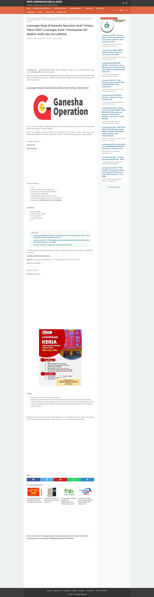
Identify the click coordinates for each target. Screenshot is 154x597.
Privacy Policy (90, 590)
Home (28, 8)
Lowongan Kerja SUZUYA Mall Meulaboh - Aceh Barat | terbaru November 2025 (112, 97)
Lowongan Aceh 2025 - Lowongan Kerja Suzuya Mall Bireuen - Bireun (52, 245)
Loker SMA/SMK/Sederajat (41, 8)
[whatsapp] (74, 479)
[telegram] (87, 479)
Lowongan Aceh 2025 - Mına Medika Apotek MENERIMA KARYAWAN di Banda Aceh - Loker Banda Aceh (113, 146)
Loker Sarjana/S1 (75, 8)
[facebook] (33, 479)
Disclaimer (81, 590)
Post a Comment (57, 38)
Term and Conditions (101, 590)
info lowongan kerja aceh (44, 1)
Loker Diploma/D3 (60, 8)
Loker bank (89, 8)
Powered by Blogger (114, 187)
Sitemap (40, 12)
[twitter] (47, 479)
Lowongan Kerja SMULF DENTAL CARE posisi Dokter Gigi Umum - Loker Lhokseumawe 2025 (112, 52)
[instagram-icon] (123, 3)
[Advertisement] (60, 54)
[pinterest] (60, 479)
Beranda (49, 590)
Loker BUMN (30, 12)
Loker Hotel (100, 8)
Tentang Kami (49, 12)
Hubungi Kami (61, 12)
